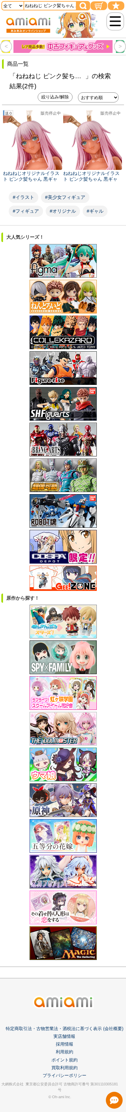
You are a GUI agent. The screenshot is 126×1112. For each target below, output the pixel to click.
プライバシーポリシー (64, 1075)
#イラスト (23, 197)
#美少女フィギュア (65, 197)
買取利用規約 (64, 1067)
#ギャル (95, 211)
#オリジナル (63, 211)
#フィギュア (26, 211)
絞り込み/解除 (55, 96)
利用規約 (64, 1051)
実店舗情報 (64, 1036)
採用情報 (64, 1044)
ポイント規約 (64, 1059)
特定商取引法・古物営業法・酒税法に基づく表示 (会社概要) (64, 1028)
